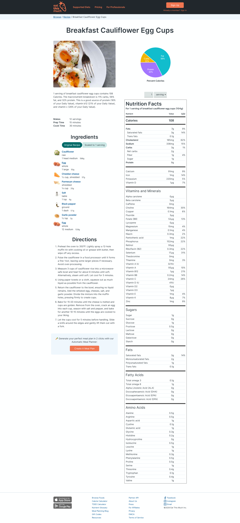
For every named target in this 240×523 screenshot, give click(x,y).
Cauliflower (68, 151)
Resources (96, 517)
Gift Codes (96, 514)
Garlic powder (69, 215)
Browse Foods (98, 498)
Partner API (134, 498)
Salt (64, 192)
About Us (133, 501)
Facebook (171, 498)
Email (169, 504)
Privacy (132, 511)
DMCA (131, 514)
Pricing (98, 7)
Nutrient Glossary (99, 507)
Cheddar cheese (70, 173)
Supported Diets (81, 7)
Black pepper (69, 203)
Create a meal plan (84, 348)
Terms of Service (136, 517)
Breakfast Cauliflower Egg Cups (120, 30)
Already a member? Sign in (175, 10)
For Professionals (116, 7)
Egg (64, 162)
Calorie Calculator (99, 501)
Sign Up (175, 5)
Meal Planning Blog (100, 511)
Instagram (171, 501)
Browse (57, 17)
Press (131, 504)
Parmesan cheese (71, 181)
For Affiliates (134, 507)
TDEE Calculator (99, 504)
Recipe (66, 17)
